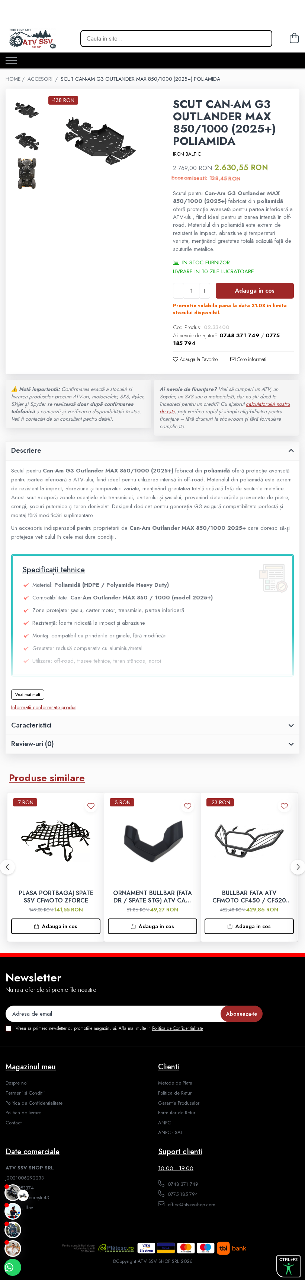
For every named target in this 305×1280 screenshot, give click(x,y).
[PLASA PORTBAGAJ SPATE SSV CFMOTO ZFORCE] (55, 841)
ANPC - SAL (170, 1132)
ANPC (164, 1123)
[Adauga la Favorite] (90, 805)
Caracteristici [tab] (31, 725)
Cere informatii (251, 359)
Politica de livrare (23, 1112)
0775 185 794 (182, 1194)
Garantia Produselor (178, 1103)
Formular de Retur (176, 1112)
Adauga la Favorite (198, 359)
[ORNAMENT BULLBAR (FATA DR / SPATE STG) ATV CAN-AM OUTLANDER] (152, 841)
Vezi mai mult (27, 694)
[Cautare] (261, 38)
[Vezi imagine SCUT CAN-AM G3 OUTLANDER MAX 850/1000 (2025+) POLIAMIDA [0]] (27, 110)
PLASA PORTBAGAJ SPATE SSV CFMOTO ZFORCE (56, 897)
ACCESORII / (43, 79)
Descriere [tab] (26, 450)
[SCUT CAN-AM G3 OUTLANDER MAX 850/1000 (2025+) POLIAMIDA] (100, 140)
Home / (16, 79)
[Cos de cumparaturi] (293, 38)
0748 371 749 (182, 1184)
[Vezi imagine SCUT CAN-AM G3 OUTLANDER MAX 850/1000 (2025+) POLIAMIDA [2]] (27, 173)
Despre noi (17, 1083)
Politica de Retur (175, 1093)
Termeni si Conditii (25, 1093)
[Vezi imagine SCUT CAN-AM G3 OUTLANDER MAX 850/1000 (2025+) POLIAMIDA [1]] (27, 141)
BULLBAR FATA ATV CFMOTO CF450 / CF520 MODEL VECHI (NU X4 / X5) (249, 897)
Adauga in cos (254, 290)
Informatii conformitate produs (43, 707)
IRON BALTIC (187, 154)
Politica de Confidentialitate (177, 1028)
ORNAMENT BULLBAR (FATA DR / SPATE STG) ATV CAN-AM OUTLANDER (152, 897)
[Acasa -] (45, 38)
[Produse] (11, 60)
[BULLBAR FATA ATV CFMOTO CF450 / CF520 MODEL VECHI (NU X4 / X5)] (249, 841)
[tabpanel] (100, 140)
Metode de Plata (175, 1083)
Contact (14, 1123)
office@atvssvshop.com (190, 1204)
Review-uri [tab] (32, 744)
